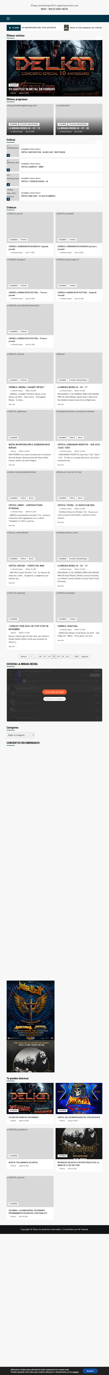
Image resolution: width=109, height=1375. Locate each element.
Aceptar (90, 1371)
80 (40, 657)
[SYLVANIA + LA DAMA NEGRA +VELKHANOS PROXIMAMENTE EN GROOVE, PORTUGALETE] (30, 1191)
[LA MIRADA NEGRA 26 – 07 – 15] (30, 119)
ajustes (75, 1372)
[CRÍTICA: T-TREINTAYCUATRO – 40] (13, 165)
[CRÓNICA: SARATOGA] (79, 607)
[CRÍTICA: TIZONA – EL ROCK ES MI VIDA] (79, 486)
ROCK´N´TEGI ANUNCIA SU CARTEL (66, 28)
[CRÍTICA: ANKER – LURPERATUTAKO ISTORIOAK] (30, 486)
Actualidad (13, 85)
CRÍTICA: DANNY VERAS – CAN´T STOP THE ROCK (40, 196)
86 (67, 657)
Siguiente (84, 657)
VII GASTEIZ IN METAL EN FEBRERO (32, 89)
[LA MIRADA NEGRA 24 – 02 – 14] (79, 546)
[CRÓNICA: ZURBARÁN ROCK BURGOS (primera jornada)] (79, 227)
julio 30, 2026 (72, 1169)
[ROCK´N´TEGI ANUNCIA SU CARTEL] (30, 1143)
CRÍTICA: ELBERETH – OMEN (32, 152)
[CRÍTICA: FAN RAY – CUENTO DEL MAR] (30, 546)
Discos (38, 149)
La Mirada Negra (17, 132)
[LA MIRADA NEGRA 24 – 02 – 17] (79, 368)
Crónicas (23, 240)
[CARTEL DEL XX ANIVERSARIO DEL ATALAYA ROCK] (79, 1098)
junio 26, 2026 (30, 299)
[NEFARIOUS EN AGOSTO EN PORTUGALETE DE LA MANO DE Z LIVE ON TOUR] (79, 1143)
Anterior (24, 657)
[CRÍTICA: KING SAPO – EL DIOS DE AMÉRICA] (13, 179)
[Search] (100, 18)
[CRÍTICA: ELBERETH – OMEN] (13, 150)
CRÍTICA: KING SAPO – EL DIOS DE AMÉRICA (38, 181)
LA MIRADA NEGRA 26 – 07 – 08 (73, 128)
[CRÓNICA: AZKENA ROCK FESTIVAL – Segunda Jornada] (79, 273)
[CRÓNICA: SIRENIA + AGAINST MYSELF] (30, 368)
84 (58, 657)
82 (49, 657)
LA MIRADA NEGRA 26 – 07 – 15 (24, 128)
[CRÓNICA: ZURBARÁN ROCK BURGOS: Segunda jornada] (30, 227)
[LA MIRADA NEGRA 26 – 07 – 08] (79, 119)
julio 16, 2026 (30, 132)
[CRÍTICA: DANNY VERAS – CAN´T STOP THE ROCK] (13, 194)
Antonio (13, 93)
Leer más (12, 404)
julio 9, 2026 (78, 132)
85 (63, 657)
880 (76, 657)
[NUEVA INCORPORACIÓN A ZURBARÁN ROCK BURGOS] (30, 425)
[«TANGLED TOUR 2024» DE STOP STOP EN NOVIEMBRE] (30, 607)
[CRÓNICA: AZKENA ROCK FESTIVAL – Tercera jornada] (30, 273)
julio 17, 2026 (30, 252)
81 (45, 657)
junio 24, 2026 (79, 299)
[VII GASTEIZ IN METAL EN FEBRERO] (54, 68)
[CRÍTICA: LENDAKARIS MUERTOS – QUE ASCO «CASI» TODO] (79, 425)
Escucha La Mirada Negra (29, 124)
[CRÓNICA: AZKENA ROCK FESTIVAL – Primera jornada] (30, 319)
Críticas (32, 149)
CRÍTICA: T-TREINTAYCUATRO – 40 (34, 167)
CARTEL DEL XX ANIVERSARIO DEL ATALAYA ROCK (79, 1117)
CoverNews (68, 1229)
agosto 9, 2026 (24, 93)
